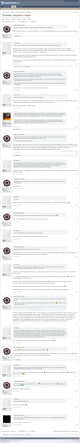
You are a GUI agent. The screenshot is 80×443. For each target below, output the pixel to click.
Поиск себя (11, 17)
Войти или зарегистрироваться (71, 1)
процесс (19, 19)
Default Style (3, 438)
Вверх (76, 438)
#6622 (77, 63)
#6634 (77, 323)
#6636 (77, 357)
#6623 (77, 90)
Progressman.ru (7, 6)
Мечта (23, 66)
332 (23, 21)
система (24, 19)
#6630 (77, 221)
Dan (24, 17)
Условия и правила (75, 440)
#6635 (77, 342)
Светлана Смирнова (17, 66)
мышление (13, 19)
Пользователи (20, 6)
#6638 (77, 391)
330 (19, 21)
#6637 (77, 376)
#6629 (77, 205)
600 (30, 21)
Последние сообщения (6, 8)
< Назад (12, 21)
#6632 (77, 256)
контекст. (8, 19)
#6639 (77, 407)
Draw (14, 35)
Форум (13, 6)
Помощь (65, 438)
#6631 (77, 238)
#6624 (77, 107)
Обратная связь (59, 438)
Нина (14, 155)
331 (21, 21)
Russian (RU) (9, 438)
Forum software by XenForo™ (11, 440)
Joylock (4, 425)
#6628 (77, 188)
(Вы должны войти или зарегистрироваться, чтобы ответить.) (66, 431)
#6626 (77, 152)
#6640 (77, 424)
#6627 (77, 174)
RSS (78, 438)
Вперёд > (33, 21)
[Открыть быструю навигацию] (77, 12)
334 (26, 21)
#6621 (77, 33)
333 (24, 21)
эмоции (29, 19)
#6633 (77, 291)
